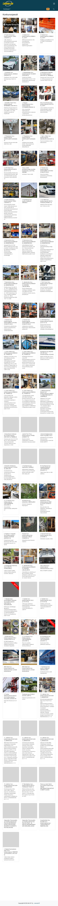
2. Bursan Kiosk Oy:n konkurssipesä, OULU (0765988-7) (46, 535)
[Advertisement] (29, 883)
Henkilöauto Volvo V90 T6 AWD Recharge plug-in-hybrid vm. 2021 (10, 79)
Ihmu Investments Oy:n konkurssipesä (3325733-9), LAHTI (47, 104)
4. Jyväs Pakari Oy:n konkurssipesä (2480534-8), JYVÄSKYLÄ (29, 392)
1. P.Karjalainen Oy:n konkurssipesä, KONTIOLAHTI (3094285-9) (11, 138)
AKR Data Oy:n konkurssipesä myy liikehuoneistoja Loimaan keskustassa (10, 669)
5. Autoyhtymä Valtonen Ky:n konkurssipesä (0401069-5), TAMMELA (46, 74)
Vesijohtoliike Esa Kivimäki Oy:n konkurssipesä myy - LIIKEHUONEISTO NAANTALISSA (45, 823)
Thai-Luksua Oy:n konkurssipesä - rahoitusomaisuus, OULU (46, 567)
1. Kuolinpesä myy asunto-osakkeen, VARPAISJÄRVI (45, 668)
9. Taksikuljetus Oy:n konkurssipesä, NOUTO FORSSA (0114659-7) (28, 785)
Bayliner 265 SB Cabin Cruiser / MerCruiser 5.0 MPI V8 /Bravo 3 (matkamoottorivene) (46, 358)
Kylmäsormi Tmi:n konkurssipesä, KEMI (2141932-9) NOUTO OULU (45, 503)
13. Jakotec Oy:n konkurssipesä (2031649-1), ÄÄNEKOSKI (47, 739)
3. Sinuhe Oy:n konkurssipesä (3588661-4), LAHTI (29, 36)
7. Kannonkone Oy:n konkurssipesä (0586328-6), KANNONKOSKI (11, 283)
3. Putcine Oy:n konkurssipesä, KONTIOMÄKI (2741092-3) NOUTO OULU (46, 170)
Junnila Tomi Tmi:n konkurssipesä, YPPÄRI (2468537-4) (28, 435)
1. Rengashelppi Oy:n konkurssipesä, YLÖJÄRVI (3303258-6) (29, 74)
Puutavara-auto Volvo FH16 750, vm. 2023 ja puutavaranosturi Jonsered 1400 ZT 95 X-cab (47, 79)
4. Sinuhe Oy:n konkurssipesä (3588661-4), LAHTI (47, 36)
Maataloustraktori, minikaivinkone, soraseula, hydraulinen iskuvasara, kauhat (28, 440)
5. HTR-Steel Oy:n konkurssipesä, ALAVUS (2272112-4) (46, 321)
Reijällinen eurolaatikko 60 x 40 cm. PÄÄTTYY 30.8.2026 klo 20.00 (46, 41)
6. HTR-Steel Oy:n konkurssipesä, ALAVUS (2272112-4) (10, 169)
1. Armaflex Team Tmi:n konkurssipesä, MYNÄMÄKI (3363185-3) (10, 104)
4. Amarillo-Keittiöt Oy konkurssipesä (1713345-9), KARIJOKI (11, 467)
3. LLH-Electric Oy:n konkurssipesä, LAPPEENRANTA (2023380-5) (27, 639)
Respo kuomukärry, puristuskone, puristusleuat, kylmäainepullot (46, 176)
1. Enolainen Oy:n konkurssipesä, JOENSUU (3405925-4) (11, 74)
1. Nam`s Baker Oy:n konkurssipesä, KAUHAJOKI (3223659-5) (47, 137)
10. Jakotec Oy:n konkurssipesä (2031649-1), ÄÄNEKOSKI (47, 696)
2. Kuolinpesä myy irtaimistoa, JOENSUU (28, 466)
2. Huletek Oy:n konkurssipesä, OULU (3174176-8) (46, 600)
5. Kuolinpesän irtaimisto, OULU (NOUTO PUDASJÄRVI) (10, 567)
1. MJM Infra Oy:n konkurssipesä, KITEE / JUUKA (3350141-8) (10, 638)
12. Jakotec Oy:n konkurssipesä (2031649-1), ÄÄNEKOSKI (29, 739)
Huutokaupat (6, 9)
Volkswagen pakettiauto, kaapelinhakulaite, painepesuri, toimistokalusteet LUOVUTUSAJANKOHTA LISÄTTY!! (28, 606)
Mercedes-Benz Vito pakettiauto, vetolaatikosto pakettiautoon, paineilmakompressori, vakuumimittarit (46, 509)
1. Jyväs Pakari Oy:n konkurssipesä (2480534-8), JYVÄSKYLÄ (11, 353)
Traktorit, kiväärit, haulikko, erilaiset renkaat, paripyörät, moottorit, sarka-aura (10, 572)
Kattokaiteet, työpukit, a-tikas (46, 538)
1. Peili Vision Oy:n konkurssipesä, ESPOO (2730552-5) (46, 283)
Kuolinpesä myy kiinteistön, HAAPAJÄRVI (28, 501)
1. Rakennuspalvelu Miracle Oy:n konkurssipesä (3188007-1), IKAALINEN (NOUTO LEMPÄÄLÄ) (47, 393)
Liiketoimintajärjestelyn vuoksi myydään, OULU (46, 434)
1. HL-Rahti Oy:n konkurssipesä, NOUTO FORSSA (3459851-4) (46, 201)
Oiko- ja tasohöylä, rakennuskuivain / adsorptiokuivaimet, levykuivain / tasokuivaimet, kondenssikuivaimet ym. (29, 112)
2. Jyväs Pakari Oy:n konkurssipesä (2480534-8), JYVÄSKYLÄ (29, 353)
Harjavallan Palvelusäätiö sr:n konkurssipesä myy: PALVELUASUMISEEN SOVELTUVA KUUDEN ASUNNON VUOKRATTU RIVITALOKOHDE (10, 824)
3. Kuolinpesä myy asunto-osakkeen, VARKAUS (27, 201)
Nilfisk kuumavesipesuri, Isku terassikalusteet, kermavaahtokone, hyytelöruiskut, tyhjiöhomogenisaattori (28, 42)
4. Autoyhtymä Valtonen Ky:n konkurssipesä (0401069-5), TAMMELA (10, 435)
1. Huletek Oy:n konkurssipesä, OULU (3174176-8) (27, 600)
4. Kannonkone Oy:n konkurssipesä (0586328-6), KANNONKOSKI (11, 241)
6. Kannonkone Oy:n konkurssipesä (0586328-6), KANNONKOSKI (47, 241)
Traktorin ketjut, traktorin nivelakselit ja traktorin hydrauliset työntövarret (9, 858)
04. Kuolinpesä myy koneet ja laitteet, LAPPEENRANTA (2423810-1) (45, 639)
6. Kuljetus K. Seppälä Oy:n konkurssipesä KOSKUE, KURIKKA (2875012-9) (9, 536)
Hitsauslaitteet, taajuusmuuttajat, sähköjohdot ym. (10, 508)
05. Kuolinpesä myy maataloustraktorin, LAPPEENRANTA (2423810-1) (45, 468)
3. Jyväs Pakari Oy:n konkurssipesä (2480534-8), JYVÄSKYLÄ (11, 392)
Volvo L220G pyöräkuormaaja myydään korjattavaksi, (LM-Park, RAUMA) (28, 170)
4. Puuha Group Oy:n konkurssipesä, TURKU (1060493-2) (10, 36)
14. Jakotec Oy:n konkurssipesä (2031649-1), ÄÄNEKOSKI (11, 785)
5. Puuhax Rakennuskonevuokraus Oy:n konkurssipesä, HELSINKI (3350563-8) (10, 696)
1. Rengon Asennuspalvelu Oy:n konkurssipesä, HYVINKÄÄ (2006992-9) (28, 105)
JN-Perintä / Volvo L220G (27, 174)
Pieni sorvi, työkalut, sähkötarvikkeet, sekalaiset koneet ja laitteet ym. (28, 644)
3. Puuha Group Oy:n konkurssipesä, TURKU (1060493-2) (10, 201)
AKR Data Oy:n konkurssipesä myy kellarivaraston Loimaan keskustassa (28, 669)
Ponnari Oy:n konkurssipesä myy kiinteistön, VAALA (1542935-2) (27, 536)
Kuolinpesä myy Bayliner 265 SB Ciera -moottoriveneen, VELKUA (46, 353)
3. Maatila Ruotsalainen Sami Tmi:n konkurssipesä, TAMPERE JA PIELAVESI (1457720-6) (11, 852)
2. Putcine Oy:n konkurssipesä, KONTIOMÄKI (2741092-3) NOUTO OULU (28, 322)
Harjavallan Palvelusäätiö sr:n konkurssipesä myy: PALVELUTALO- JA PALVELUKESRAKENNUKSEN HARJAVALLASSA (28, 823)
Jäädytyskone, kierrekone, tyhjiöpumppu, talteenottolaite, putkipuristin (28, 328)
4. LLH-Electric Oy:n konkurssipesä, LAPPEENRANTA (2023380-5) (9, 503)
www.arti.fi (37, 903)
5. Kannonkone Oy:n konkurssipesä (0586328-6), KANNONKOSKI (29, 241)
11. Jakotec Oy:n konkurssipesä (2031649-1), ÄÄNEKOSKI (11, 739)
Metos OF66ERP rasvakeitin (46, 570)
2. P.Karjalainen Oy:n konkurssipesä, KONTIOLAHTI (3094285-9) (29, 138)
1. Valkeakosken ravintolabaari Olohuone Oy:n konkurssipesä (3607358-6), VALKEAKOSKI (10, 601)
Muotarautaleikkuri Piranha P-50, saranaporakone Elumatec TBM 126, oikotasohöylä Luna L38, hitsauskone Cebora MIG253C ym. (11, 175)
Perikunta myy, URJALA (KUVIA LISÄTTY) (28, 695)
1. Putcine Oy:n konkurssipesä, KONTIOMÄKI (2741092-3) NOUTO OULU (10, 322)
